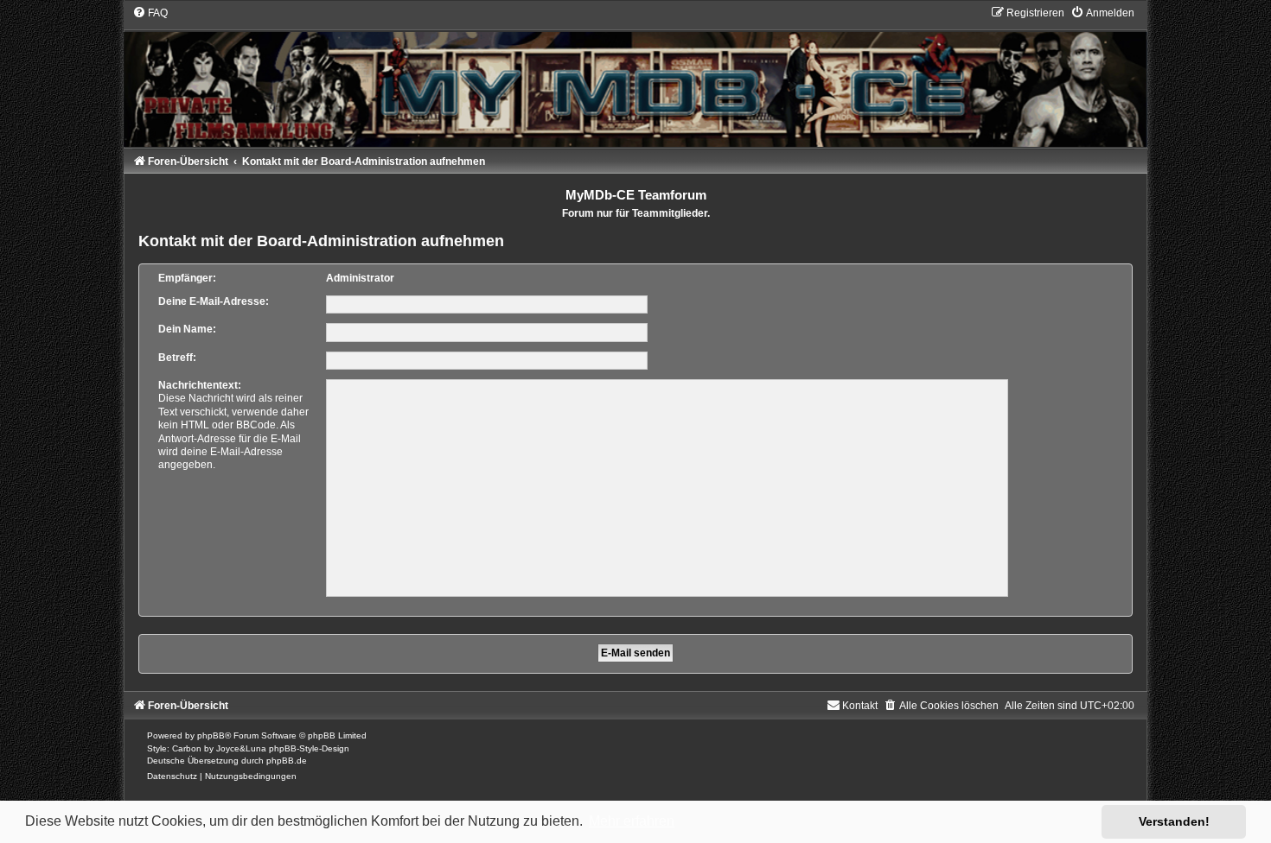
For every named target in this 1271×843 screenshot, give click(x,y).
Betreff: (177, 358)
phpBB (211, 735)
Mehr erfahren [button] (631, 821)
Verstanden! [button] (1174, 821)
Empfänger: (187, 278)
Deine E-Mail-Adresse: (213, 301)
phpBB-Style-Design (309, 748)
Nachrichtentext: (199, 385)
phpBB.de (286, 760)
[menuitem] (150, 13)
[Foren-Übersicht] (635, 76)
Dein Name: (187, 329)
